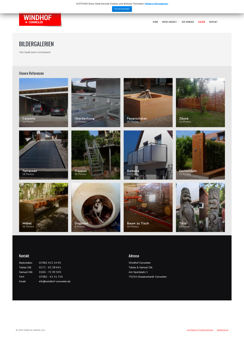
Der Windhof (188, 21)
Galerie (201, 21)
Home (155, 21)
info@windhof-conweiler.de (55, 281)
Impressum (222, 330)
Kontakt (213, 21)
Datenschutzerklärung (200, 330)
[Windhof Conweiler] (41, 20)
